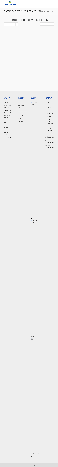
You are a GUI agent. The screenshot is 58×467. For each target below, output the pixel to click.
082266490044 (50, 132)
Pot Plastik (20, 118)
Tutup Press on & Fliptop (21, 122)
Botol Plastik (6, 50)
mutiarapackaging (49, 137)
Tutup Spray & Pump (21, 126)
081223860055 (50, 128)
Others (19, 113)
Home (30, 11)
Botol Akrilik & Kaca (21, 106)
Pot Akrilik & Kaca (22, 115)
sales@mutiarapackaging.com (50, 123)
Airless (19, 102)
